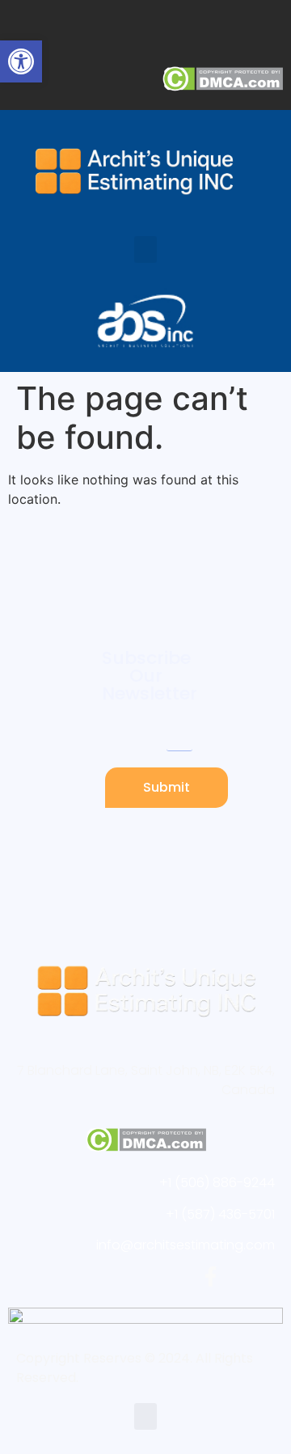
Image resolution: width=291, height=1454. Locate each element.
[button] (145, 249)
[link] (21, 61)
